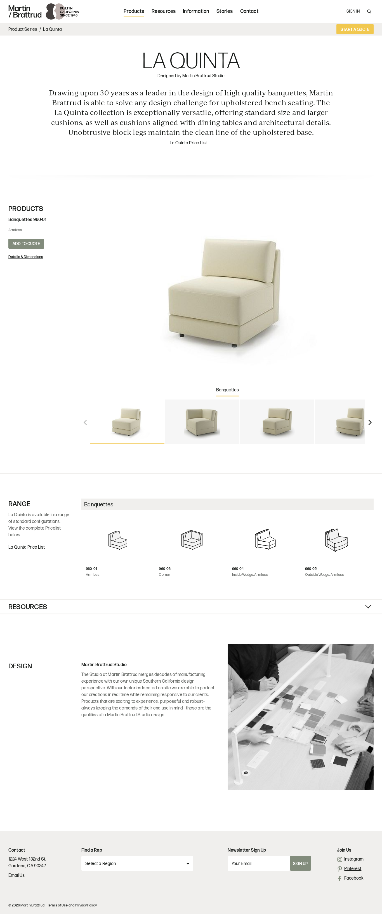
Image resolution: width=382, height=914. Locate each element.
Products (134, 11)
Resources (164, 11)
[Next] (369, 422)
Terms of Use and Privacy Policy (72, 905)
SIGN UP (300, 863)
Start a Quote (355, 29)
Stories (224, 11)
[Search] (369, 11)
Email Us (16, 875)
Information (196, 11)
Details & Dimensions (25, 257)
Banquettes (227, 390)
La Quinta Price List (189, 143)
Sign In (353, 11)
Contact (249, 11)
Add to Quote (26, 243)
